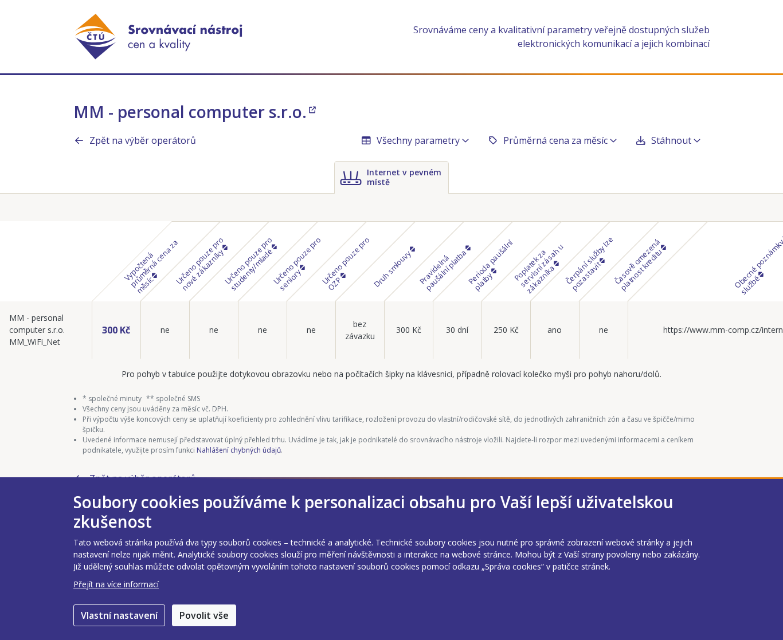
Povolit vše (204, 615)
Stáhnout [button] (671, 140)
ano (554, 329)
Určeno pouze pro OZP (346, 263)
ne (165, 329)
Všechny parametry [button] (418, 140)
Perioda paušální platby (490, 264)
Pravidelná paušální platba (443, 269)
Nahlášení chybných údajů (239, 450)
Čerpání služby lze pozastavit (589, 263)
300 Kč (116, 330)
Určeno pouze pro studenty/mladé (249, 263)
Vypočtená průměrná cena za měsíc (151, 266)
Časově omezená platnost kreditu (638, 264)
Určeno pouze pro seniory (297, 263)
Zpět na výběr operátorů (142, 140)
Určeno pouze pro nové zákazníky (200, 263)
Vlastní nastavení (119, 615)
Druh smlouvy (392, 267)
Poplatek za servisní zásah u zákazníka (538, 268)
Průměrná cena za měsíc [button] (555, 140)
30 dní (457, 329)
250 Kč (506, 329)
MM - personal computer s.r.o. (190, 112)
